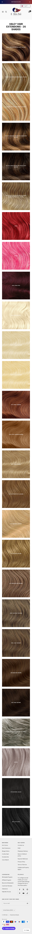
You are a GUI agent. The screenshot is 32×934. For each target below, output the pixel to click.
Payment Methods (23, 858)
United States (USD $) (8, 910)
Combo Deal (5, 854)
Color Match (5, 860)
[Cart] (29, 12)
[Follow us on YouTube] (23, 893)
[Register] (27, 903)
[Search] (6, 12)
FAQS (19, 848)
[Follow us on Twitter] (23, 889)
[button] (25, 6)
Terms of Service (22, 864)
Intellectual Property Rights (23, 868)
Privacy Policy (21, 861)
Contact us (21, 845)
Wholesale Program (7, 877)
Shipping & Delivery (23, 851)
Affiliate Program (6, 880)
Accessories (5, 857)
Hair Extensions (6, 848)
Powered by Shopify (14, 914)
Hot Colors (5, 845)
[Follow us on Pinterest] (20, 893)
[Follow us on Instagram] (27, 889)
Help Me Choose (6, 891)
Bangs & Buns (5, 851)
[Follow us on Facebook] (20, 889)
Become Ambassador (8, 883)
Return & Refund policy (22, 855)
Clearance (5, 888)
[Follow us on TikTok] (27, 893)
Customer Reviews (7, 885)
